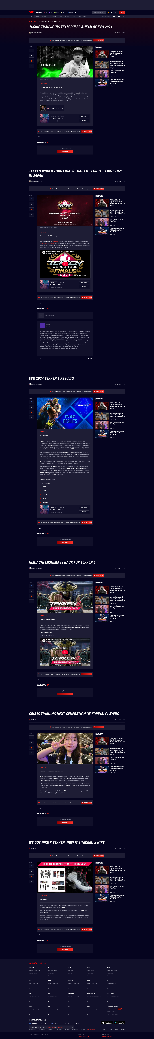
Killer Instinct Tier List (92, 999)
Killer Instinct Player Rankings (94, 996)
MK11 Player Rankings (92, 1009)
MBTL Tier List (51, 1012)
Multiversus (110, 993)
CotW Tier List (90, 970)
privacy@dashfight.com (107, 1036)
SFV (69, 1006)
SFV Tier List (70, 1012)
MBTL (49, 1006)
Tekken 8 (31, 967)
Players (110, 1029)
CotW (64, 12)
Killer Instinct (91, 993)
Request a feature (91, 1029)
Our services (67, 1029)
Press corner (75, 1029)
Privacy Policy (42, 1029)
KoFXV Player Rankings (34, 1009)
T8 (46, 12)
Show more (32, 976)
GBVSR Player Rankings (112, 970)
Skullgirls (71, 993)
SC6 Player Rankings (53, 996)
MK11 (88, 1006)
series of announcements (47, 243)
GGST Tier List (32, 999)
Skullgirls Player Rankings (73, 996)
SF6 (51, 12)
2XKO (57, 12)
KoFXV (30, 1006)
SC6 (49, 993)
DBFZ (88, 980)
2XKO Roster (71, 970)
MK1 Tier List (32, 986)
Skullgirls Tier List (72, 999)
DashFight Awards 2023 (112, 1011)
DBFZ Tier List (90, 986)
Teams (116, 1029)
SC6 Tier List (51, 999)
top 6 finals (55, 241)
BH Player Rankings (111, 983)
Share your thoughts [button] (49, 315)
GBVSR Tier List (110, 973)
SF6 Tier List (51, 973)
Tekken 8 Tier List (33, 973)
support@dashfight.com (83, 1036)
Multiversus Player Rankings (113, 996)
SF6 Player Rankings (52, 970)
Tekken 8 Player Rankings (34, 970)
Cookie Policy (50, 1029)
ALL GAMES (39, 12)
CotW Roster (90, 973)
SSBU (49, 980)
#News (45, 83)
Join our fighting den (38, 1020)
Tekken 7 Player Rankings (73, 983)
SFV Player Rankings (72, 1009)
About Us (83, 1029)
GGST (30, 993)
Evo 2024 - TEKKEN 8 (56, 118)
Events (104, 1029)
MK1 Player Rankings (33, 983)
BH (107, 980)
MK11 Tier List (90, 1012)
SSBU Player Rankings (53, 983)
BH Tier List (109, 986)
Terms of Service (32, 1029)
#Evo (41, 83)
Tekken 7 (70, 980)
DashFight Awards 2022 (112, 1014)
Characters (122, 1029)
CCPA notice (59, 1029)
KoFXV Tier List (32, 1012)
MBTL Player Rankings (53, 1009)
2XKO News (70, 973)
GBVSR (71, 12)
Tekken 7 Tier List (72, 986)
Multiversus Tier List (111, 999)
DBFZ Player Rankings (92, 983)
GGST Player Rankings (34, 996)
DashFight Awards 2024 (112, 1008)
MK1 (30, 980)
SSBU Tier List (51, 986)
